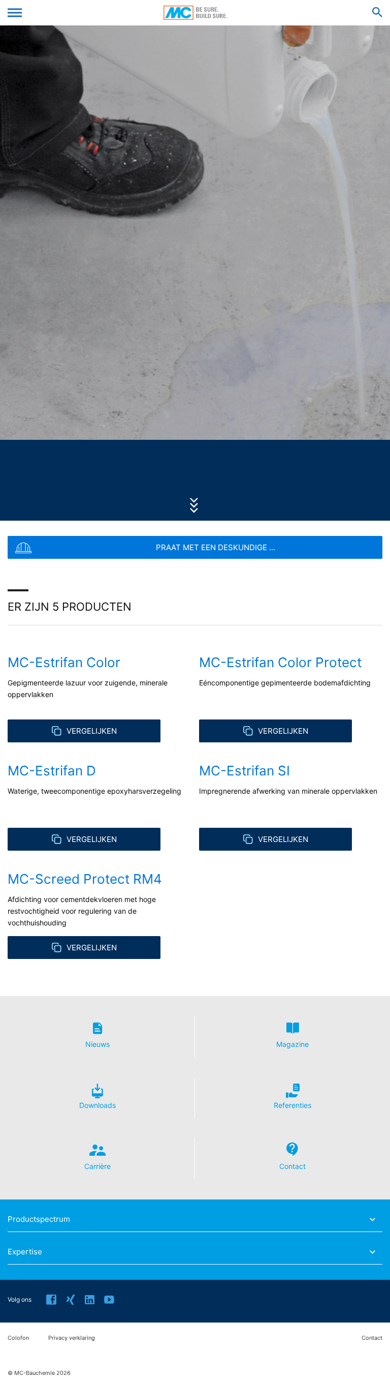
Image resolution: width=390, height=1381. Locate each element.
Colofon (18, 1338)
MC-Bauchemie (195, 13)
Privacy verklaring (71, 1338)
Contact (372, 1338)
